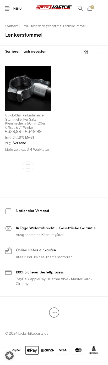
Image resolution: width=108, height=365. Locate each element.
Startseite (11, 26)
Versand (19, 143)
